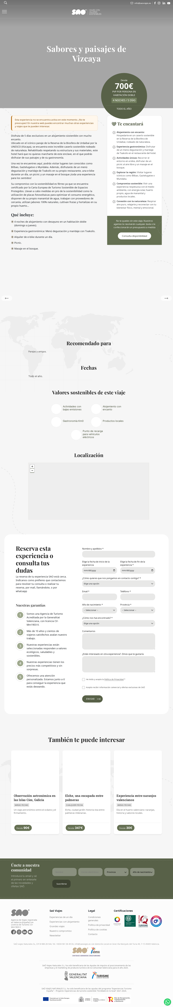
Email (85, 591)
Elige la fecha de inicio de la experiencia (96, 563)
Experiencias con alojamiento (64, 921)
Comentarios (88, 631)
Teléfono (125, 591)
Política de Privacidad (114, 679)
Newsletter (55, 935)
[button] (166, 298)
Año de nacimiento (92, 604)
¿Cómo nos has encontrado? (97, 617)
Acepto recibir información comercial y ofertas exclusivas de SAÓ (115, 687)
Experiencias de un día (61, 917)
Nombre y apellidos (93, 548)
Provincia (125, 604)
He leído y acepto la (105, 679)
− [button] (32, 470)
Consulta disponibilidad (134, 235)
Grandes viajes (57, 926)
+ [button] (32, 466)
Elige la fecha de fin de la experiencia (132, 563)
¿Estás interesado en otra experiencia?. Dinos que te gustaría (113, 654)
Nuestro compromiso (61, 930)
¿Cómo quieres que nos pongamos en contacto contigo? (111, 578)
